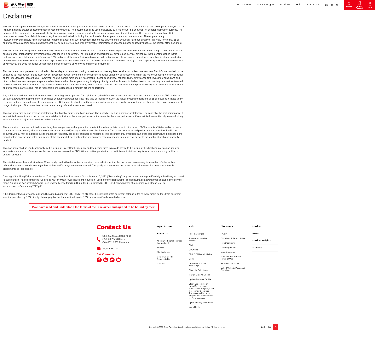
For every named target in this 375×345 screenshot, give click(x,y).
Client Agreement (229, 247)
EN (326, 5)
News (255, 234)
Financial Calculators (198, 270)
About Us (162, 234)
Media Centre (163, 252)
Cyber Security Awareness (201, 302)
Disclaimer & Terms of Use (233, 238)
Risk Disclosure (228, 243)
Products (285, 5)
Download (193, 250)
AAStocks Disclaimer (230, 263)
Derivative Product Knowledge (197, 264)
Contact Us (313, 5)
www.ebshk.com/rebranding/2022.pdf (22, 186)
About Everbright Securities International (169, 242)
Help (298, 5)
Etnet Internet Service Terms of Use (231, 257)
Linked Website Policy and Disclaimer (233, 269)
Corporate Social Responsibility (165, 258)
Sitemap (257, 248)
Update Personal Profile (200, 279)
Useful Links (194, 307)
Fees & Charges (196, 234)
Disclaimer (227, 227)
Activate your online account (198, 239)
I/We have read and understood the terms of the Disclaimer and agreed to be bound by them (93, 207)
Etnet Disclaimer (228, 252)
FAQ (191, 245)
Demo (191, 259)
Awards (160, 247)
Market (256, 227)
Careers (161, 263)
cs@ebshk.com (110, 248)
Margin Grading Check (199, 275)
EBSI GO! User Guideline (200, 254)
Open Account (165, 227)
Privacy (224, 234)
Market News (244, 5)
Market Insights (265, 5)
